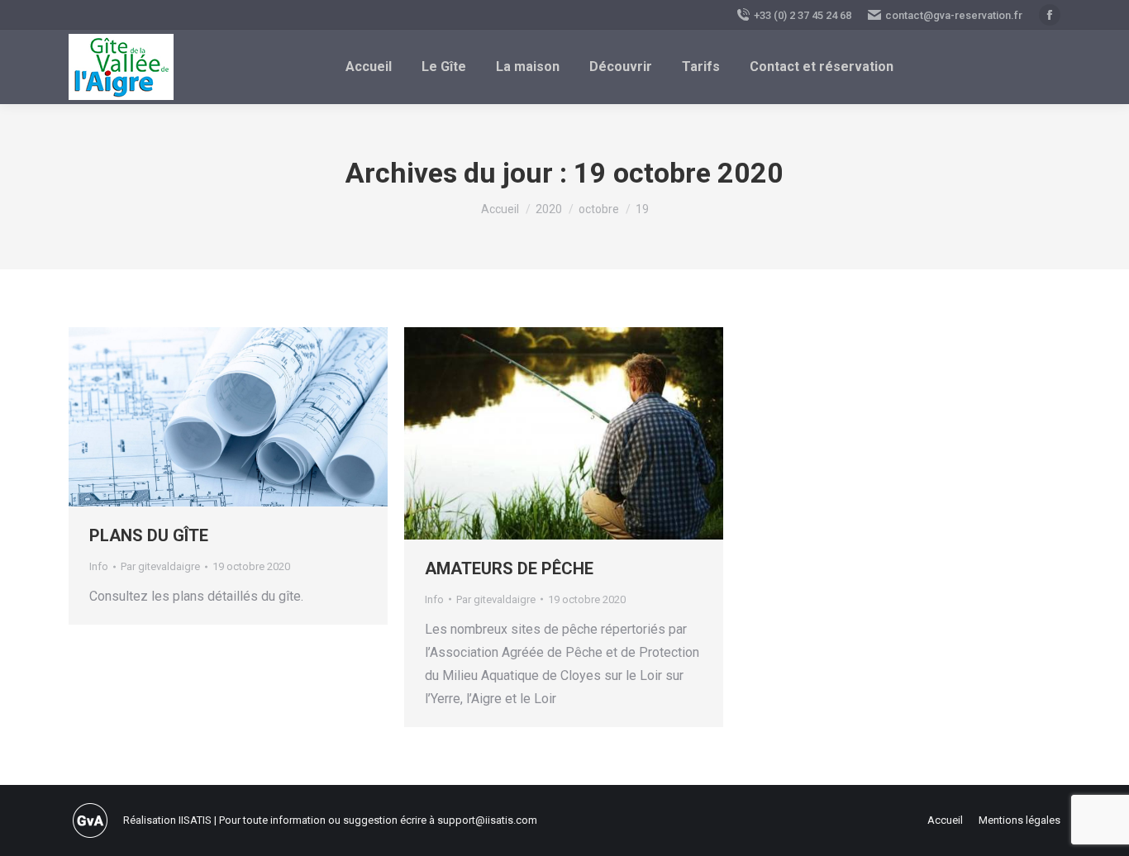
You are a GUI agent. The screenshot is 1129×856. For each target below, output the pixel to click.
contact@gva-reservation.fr (953, 15)
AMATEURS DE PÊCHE (509, 568)
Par (160, 566)
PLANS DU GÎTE (148, 535)
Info (98, 566)
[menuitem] (368, 67)
